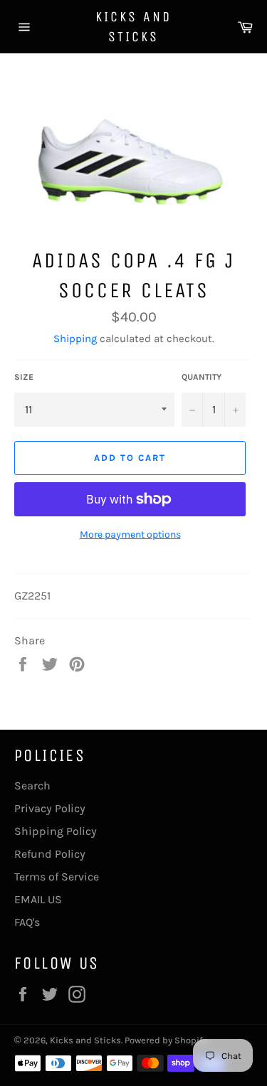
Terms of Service (56, 876)
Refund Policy (49, 854)
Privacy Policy (49, 808)
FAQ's (27, 922)
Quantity (201, 377)
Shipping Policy (55, 831)
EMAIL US (38, 899)
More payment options (130, 534)
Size (23, 377)
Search (32, 785)
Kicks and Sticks (133, 27)
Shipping (75, 338)
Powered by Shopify (165, 1040)
